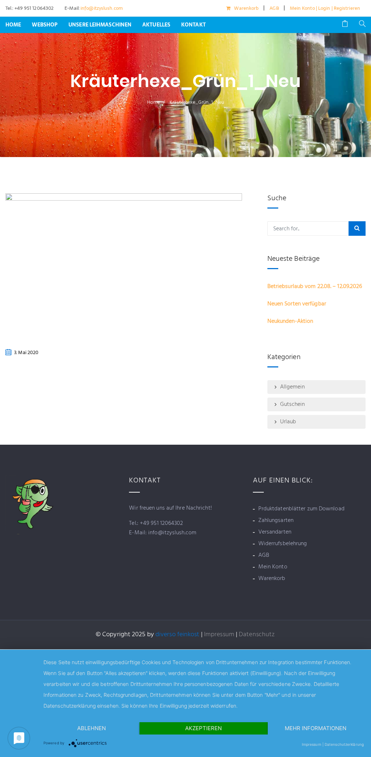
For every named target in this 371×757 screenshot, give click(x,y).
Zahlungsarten (275, 520)
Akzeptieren (203, 728)
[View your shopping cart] (345, 25)
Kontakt (193, 25)
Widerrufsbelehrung (282, 543)
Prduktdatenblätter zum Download (301, 509)
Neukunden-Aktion (290, 321)
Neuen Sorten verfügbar (296, 304)
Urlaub (288, 422)
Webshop (45, 25)
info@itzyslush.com (101, 8)
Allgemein (292, 387)
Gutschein (292, 404)
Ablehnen (91, 728)
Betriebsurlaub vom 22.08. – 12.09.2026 (314, 286)
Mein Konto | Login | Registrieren (325, 8)
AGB (274, 8)
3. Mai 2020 (26, 353)
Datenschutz (257, 634)
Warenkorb (246, 8)
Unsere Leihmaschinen (100, 25)
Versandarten (274, 532)
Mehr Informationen (315, 728)
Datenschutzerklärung (344, 744)
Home (13, 25)
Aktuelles (156, 25)
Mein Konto (272, 567)
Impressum (219, 634)
